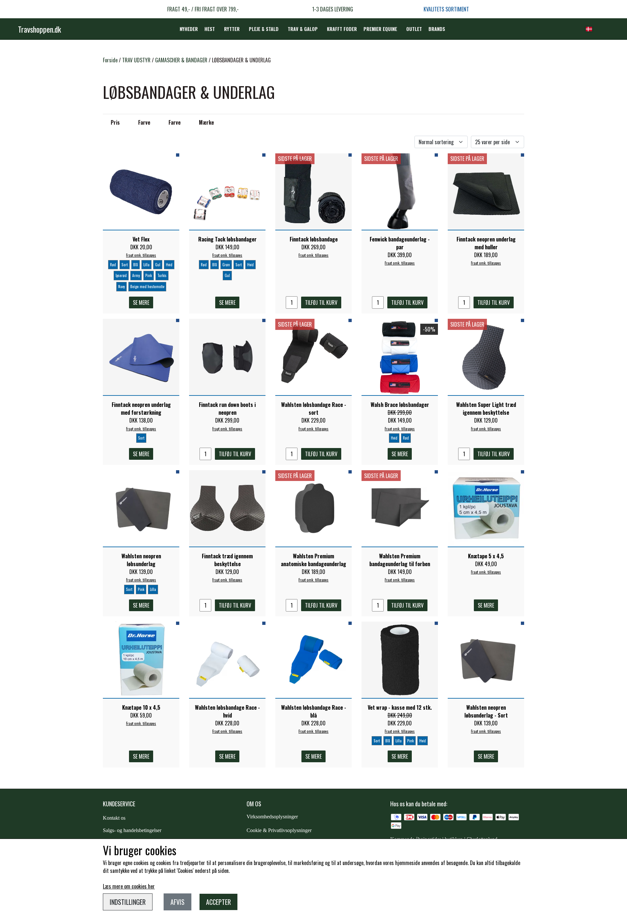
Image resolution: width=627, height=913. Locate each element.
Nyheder (189, 28)
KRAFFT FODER (342, 28)
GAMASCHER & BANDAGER (181, 60)
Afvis (177, 902)
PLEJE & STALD (264, 28)
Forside (110, 60)
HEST (209, 28)
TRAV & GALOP (303, 28)
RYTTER (232, 28)
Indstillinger (128, 902)
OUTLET (414, 28)
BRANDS (436, 28)
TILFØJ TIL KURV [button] (321, 302)
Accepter (218, 902)
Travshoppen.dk (39, 29)
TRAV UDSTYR (136, 60)
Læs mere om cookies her (129, 886)
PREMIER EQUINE (380, 28)
